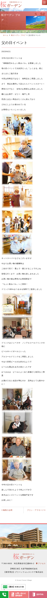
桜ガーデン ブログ (18, 35)
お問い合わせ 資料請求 (20, 594)
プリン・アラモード (35, 510)
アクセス (41, 563)
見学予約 (39, 594)
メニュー (44, 2)
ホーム (5, 35)
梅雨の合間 (7, 510)
